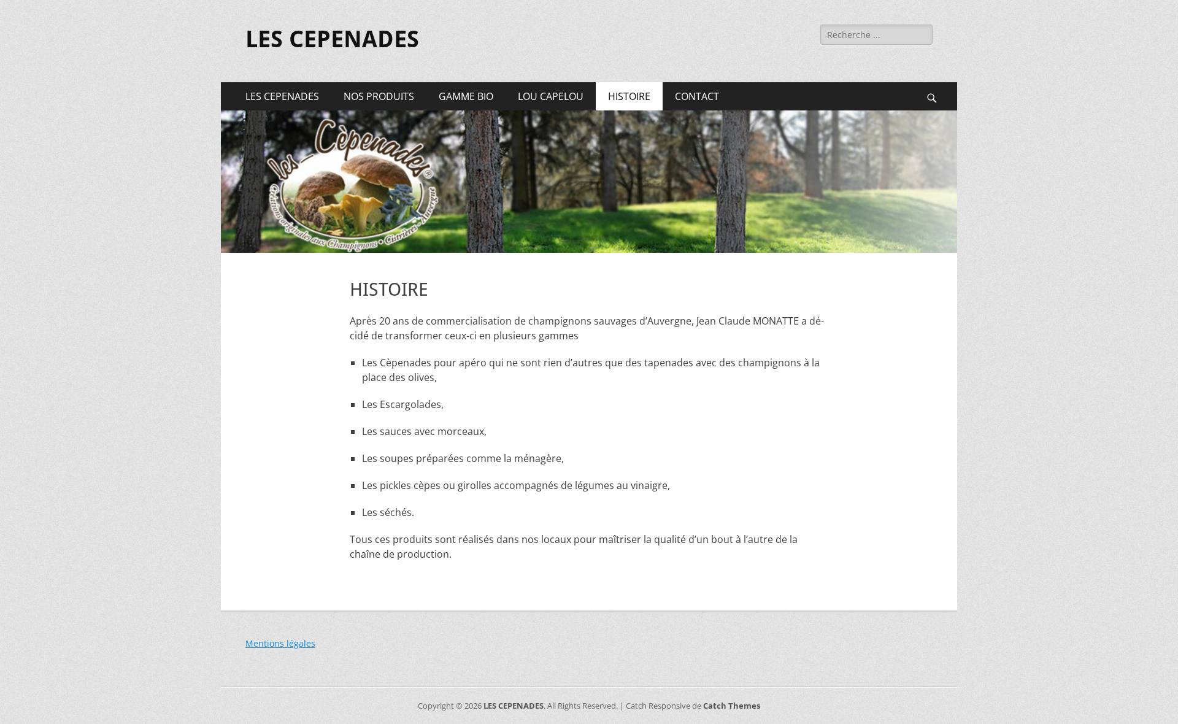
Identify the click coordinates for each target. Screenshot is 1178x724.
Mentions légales (280, 643)
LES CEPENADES (332, 39)
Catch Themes (731, 705)
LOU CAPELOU (550, 96)
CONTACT (697, 96)
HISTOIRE (629, 96)
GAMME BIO (466, 96)
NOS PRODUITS (379, 96)
